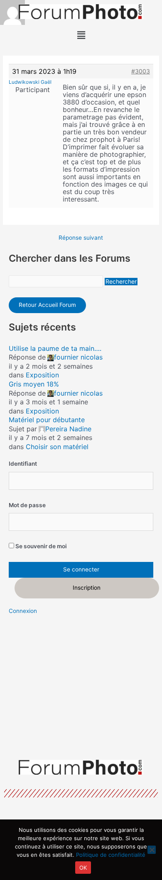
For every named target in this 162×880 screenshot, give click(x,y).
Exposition (42, 375)
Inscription (87, 587)
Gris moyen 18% (34, 384)
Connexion (23, 611)
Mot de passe (27, 505)
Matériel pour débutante (47, 420)
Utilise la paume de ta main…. (55, 348)
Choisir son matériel (57, 446)
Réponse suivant (81, 238)
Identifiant (23, 463)
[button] (81, 35)
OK (83, 867)
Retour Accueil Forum (47, 304)
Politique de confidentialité (110, 854)
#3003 (140, 71)
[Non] (151, 850)
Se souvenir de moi (40, 546)
